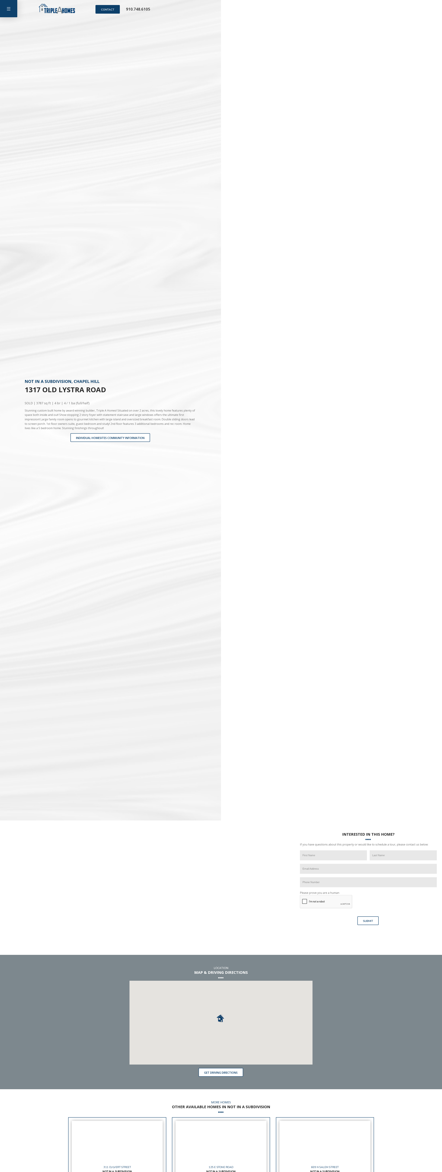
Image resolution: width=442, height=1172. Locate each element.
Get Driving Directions (221, 1073)
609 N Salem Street (325, 1167)
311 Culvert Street (117, 1167)
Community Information (110, 438)
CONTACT (107, 10)
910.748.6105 (138, 8)
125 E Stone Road (221, 1167)
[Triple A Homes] (57, 9)
